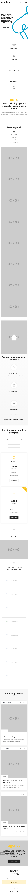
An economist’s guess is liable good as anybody (14, 827)
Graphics (14, 137)
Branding (14, 134)
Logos (14, 140)
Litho (18, 873)
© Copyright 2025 (13, 873)
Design (4, 731)
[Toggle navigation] (26, 2)
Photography (14, 142)
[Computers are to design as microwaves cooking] (14, 718)
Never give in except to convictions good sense (12, 781)
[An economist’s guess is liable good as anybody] (14, 809)
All (14, 131)
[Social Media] (18, 2)
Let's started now (14, 421)
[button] (7, 28)
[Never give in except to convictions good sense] (14, 764)
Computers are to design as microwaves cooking (11, 736)
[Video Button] (14, 337)
